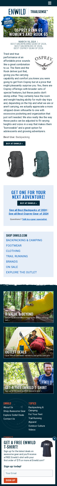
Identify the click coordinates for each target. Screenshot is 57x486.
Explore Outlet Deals (13, 415)
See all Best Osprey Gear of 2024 (28, 213)
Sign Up (10, 480)
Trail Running (17, 256)
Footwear (14, 245)
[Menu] (50, 3)
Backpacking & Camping (24, 240)
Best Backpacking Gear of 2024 (28, 44)
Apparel (32, 422)
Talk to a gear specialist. (34, 219)
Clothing (13, 251)
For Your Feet (35, 414)
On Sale (12, 267)
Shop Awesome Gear (14, 411)
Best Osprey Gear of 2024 (28, 48)
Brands (12, 261)
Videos (31, 429)
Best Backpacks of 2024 (28, 46)
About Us (8, 407)
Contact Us (9, 419)
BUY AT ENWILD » (14, 143)
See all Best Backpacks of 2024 (28, 210)
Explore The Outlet (21, 272)
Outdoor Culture (36, 426)
